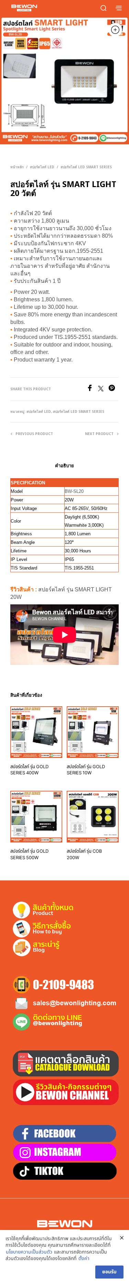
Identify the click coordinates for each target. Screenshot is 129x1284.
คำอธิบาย (64, 465)
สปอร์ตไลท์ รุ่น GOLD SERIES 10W (86, 770)
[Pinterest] (113, 389)
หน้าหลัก (17, 167)
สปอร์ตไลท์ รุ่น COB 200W (84, 854)
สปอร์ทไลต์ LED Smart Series (86, 167)
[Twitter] (103, 389)
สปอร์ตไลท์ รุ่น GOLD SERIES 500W (29, 854)
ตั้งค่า (83, 1258)
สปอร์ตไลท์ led (42, 167)
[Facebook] (92, 389)
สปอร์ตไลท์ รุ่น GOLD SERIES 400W (29, 770)
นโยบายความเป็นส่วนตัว (29, 1252)
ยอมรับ (109, 1271)
